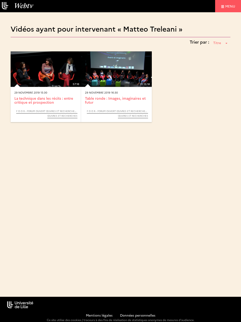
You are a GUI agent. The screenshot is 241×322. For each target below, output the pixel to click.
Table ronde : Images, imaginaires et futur (115, 100)
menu (231, 6)
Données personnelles (137, 315)
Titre (217, 42)
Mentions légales (99, 315)
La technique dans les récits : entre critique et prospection (43, 100)
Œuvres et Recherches (62, 115)
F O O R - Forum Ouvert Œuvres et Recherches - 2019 (46, 111)
